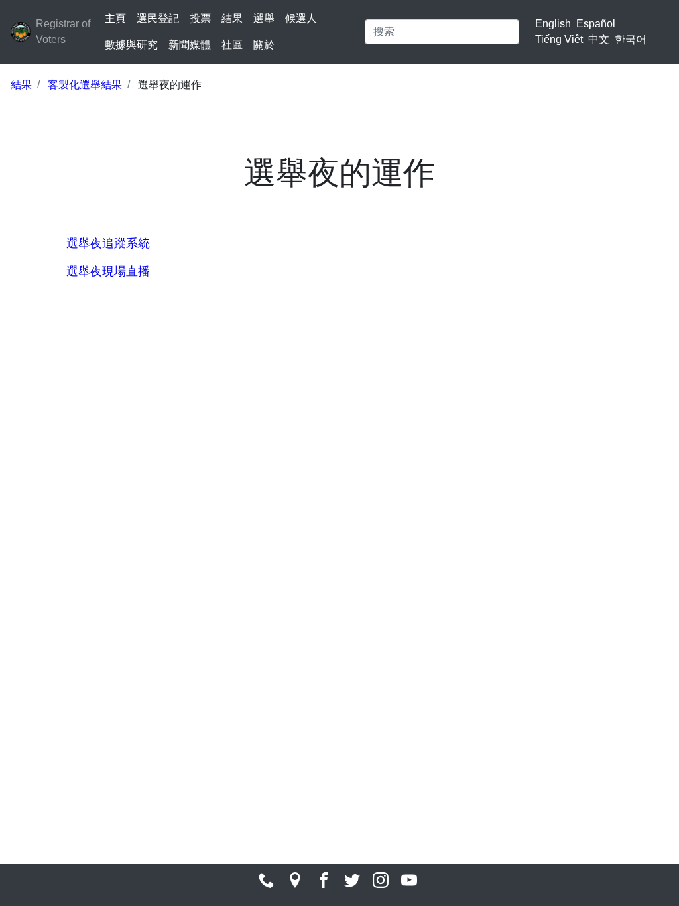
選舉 (264, 18)
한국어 (631, 39)
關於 (264, 44)
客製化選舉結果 (85, 84)
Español (595, 23)
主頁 (115, 18)
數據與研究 (131, 44)
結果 (232, 18)
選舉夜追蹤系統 (108, 243)
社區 (232, 44)
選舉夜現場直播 (109, 271)
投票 (200, 18)
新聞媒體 (189, 44)
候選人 (301, 18)
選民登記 (158, 18)
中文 (598, 39)
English (553, 23)
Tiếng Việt (559, 39)
